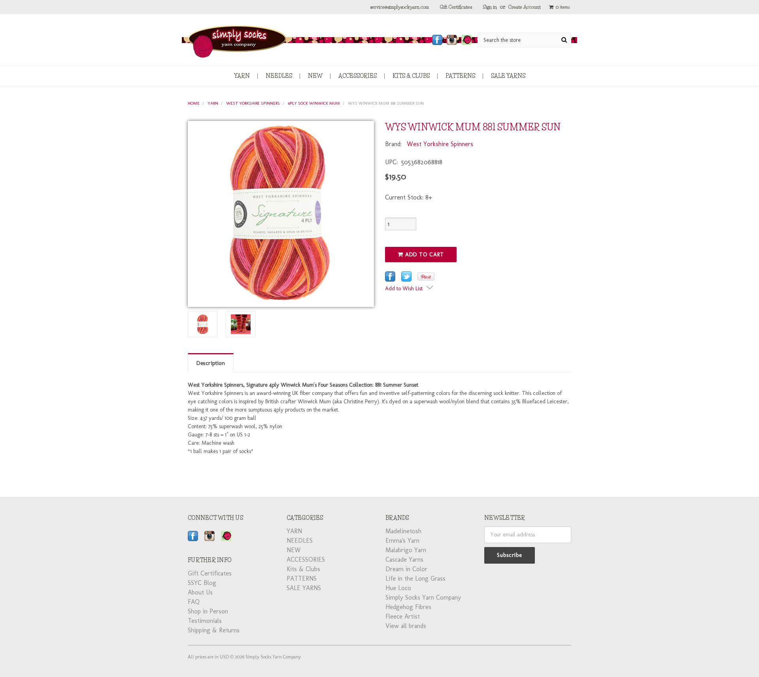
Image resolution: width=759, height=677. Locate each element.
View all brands (405, 626)
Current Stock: (408, 197)
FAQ (194, 602)
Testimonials (205, 620)
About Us (200, 592)
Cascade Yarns (404, 559)
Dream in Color (406, 569)
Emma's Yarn (402, 540)
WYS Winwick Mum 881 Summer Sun (386, 103)
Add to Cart (423, 254)
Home (194, 103)
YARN (242, 75)
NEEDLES (279, 75)
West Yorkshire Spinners (253, 103)
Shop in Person (208, 611)
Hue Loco (398, 588)
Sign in (490, 7)
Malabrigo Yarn (405, 550)
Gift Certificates (456, 7)
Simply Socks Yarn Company (423, 597)
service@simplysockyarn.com (399, 7)
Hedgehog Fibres (408, 607)
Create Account (524, 7)
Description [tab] (210, 363)
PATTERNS (460, 75)
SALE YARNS (508, 75)
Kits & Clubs (411, 75)
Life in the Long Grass (415, 578)
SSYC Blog (202, 583)
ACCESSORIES (357, 75)
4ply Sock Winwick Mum (314, 103)
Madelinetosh (403, 531)
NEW (315, 75)
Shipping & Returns (214, 630)
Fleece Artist (402, 616)
